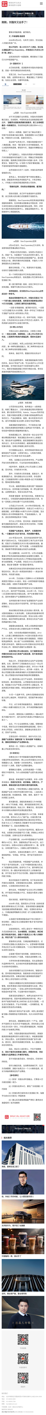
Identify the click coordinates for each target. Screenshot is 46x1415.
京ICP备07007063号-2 (8, 1412)
